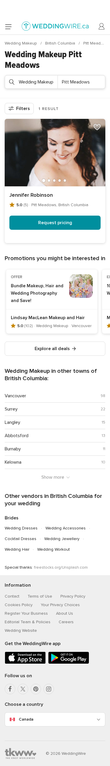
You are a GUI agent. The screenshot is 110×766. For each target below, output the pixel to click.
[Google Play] (68, 662)
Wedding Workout (53, 549)
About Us (64, 613)
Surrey (11, 409)
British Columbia (60, 43)
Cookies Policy (19, 604)
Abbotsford (16, 436)
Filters (23, 108)
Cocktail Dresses (20, 538)
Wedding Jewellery (61, 538)
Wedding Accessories (65, 528)
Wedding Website (21, 630)
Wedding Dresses (21, 528)
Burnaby (13, 449)
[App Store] (25, 662)
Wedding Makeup (21, 43)
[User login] (102, 26)
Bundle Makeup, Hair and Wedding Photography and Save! (37, 293)
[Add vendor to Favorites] (97, 127)
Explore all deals (52, 349)
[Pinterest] (36, 689)
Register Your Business (26, 613)
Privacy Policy (72, 596)
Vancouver (15, 396)
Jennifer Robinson (31, 195)
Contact (12, 596)
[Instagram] (48, 689)
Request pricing (55, 223)
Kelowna (13, 462)
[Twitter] (23, 689)
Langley (12, 422)
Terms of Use (40, 596)
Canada (26, 719)
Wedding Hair (17, 549)
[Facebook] (10, 689)
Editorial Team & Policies (27, 621)
